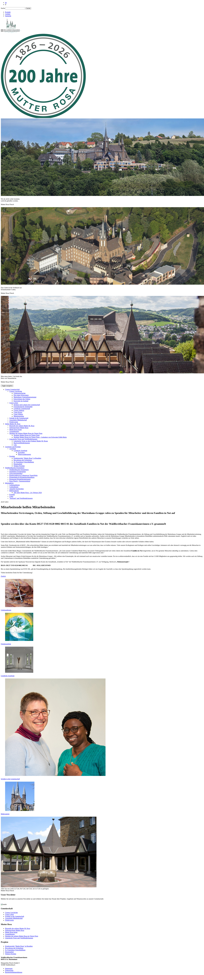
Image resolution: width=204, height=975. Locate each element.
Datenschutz (9, 970)
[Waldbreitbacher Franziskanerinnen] (11, 33)
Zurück (3, 576)
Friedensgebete (6, 644)
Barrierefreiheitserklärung (13, 972)
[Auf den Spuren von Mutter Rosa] (43, 117)
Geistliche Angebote (7, 676)
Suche (3, 8)
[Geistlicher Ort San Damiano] (19, 672)
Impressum (8, 968)
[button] (12, 389)
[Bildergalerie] (19, 810)
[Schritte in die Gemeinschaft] (55, 775)
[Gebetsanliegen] (19, 606)
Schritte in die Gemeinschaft (10, 779)
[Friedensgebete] (19, 640)
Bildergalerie (5, 814)
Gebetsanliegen (6, 610)
